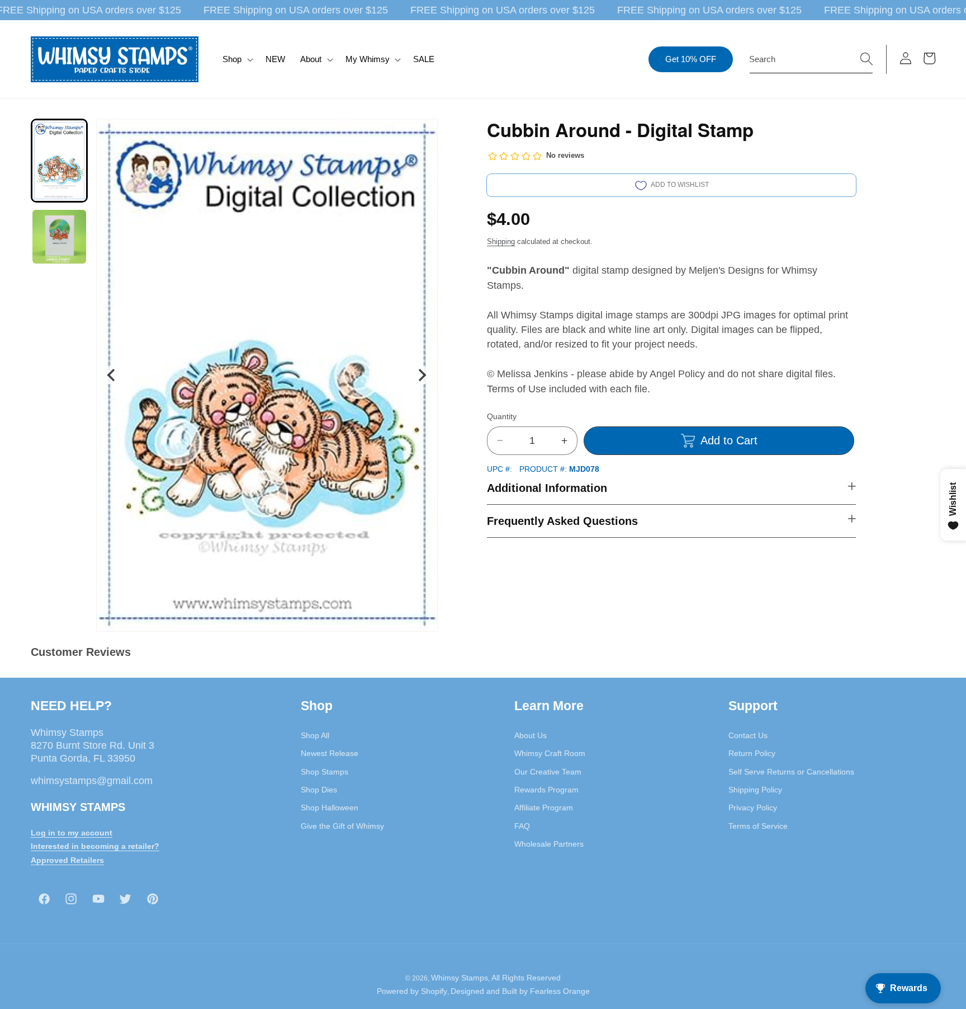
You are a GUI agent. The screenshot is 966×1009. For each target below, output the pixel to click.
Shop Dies (319, 789)
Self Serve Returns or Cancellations (791, 771)
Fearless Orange (560, 991)
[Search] (866, 58)
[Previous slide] (112, 375)
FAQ (522, 825)
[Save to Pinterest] (422, 134)
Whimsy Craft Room (549, 753)
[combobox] (811, 59)
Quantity (502, 416)
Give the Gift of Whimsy (342, 825)
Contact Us (748, 735)
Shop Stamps (324, 771)
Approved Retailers (67, 860)
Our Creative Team (547, 771)
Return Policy (751, 753)
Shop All (315, 735)
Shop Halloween (329, 807)
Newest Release (329, 753)
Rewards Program (546, 789)
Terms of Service (758, 825)
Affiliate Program (543, 807)
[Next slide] (422, 375)
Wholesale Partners (549, 843)
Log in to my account (71, 832)
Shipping (501, 241)
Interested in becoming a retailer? (95, 846)
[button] (236, 59)
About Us (530, 735)
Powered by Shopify (412, 991)
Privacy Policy (752, 807)
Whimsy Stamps (459, 977)
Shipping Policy (755, 789)
